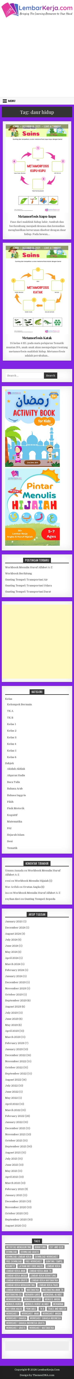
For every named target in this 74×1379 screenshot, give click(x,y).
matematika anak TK (52, 1290)
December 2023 (15, 982)
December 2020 (15, 1201)
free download (14, 1261)
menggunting (13, 1299)
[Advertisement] (37, 57)
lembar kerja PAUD (48, 1285)
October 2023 (14, 994)
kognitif (10, 1266)
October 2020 (14, 1213)
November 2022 (15, 1061)
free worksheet (33, 1261)
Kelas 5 (11, 750)
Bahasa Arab (15, 788)
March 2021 (12, 1182)
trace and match (57, 1309)
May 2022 (11, 1097)
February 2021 (14, 1189)
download (11, 1252)
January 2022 (14, 1122)
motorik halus (14, 1309)
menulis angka (52, 1299)
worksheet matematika (41, 1328)
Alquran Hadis (16, 775)
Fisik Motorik (15, 808)
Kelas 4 (40, 133)
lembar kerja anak (15, 1271)
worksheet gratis (16, 1328)
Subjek (9, 763)
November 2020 (15, 1207)
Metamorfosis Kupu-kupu (37, 216)
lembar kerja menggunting (20, 1285)
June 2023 (12, 1018)
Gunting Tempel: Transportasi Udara (28, 585)
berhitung (40, 1247)
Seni (10, 841)
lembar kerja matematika (44, 1280)
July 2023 (11, 1012)
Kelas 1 (11, 724)
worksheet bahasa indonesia (45, 1318)
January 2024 (13, 976)
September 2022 (16, 1073)
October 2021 (13, 1140)
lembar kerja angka (16, 1275)
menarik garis (32, 1294)
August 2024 (13, 933)
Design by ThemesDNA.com (37, 1375)
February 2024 (14, 970)
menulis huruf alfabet (37, 1304)
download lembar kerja (18, 1257)
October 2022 (14, 1067)
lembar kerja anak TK (40, 1271)
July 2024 (11, 939)
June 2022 (12, 1091)
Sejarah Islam (15, 834)
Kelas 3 (11, 737)
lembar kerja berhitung (43, 1275)
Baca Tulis (13, 782)
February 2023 (14, 1043)
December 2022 (15, 1055)
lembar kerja (53, 1266)
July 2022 (11, 1085)
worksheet (12, 1313)
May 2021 (11, 1170)
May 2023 (11, 1024)
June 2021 (11, 1164)
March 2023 (13, 1037)
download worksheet (46, 1257)
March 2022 (13, 1110)
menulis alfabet (32, 1299)
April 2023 (12, 1030)
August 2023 (13, 1006)
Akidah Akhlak (16, 768)
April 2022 (12, 1103)
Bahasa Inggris (16, 795)
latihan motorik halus (31, 1266)
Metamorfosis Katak (37, 338)
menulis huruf (14, 1304)
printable (31, 1309)
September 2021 (15, 1146)
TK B (10, 717)
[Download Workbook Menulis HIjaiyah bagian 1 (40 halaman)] (32, 544)
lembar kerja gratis (17, 1280)
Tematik (12, 848)
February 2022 (14, 1116)
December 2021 (15, 1128)
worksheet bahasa (16, 1318)
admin (16, 126)
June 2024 (11, 945)
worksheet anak (30, 1313)
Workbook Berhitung (18, 573)
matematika (33, 1290)
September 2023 (16, 1000)
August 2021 (13, 1152)
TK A (10, 710)
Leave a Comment (52, 126)
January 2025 (14, 921)
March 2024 (12, 964)
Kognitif (12, 815)
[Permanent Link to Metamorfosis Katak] (37, 290)
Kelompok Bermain (19, 704)
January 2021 (13, 1195)
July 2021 (11, 1158)
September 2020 (16, 1219)
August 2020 (13, 1225)
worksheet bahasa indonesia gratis (25, 1323)
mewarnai (58, 1304)
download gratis (30, 1252)
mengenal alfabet (53, 1294)
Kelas (8, 698)
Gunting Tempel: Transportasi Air (26, 579)
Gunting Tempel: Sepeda (39, 898)
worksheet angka (51, 1313)
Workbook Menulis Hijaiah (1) (33, 880)
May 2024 (11, 951)
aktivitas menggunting (18, 1247)
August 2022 (13, 1079)
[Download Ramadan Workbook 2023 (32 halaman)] (32, 466)
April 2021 (11, 1176)
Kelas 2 (11, 730)
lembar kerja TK (14, 1290)
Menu (11, 101)
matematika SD (14, 1294)
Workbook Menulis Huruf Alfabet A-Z (28, 567)
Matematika (14, 821)
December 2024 (15, 927)
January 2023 (14, 1049)
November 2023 (15, 988)
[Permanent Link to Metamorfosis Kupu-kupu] (37, 168)
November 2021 (15, 1134)
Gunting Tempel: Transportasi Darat (28, 591)
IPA (31, 133)
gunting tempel (54, 1261)
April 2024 (12, 958)
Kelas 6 (11, 757)
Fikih (10, 801)
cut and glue (57, 1247)
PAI (9, 828)
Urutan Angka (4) (33, 886)
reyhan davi (12, 898)
